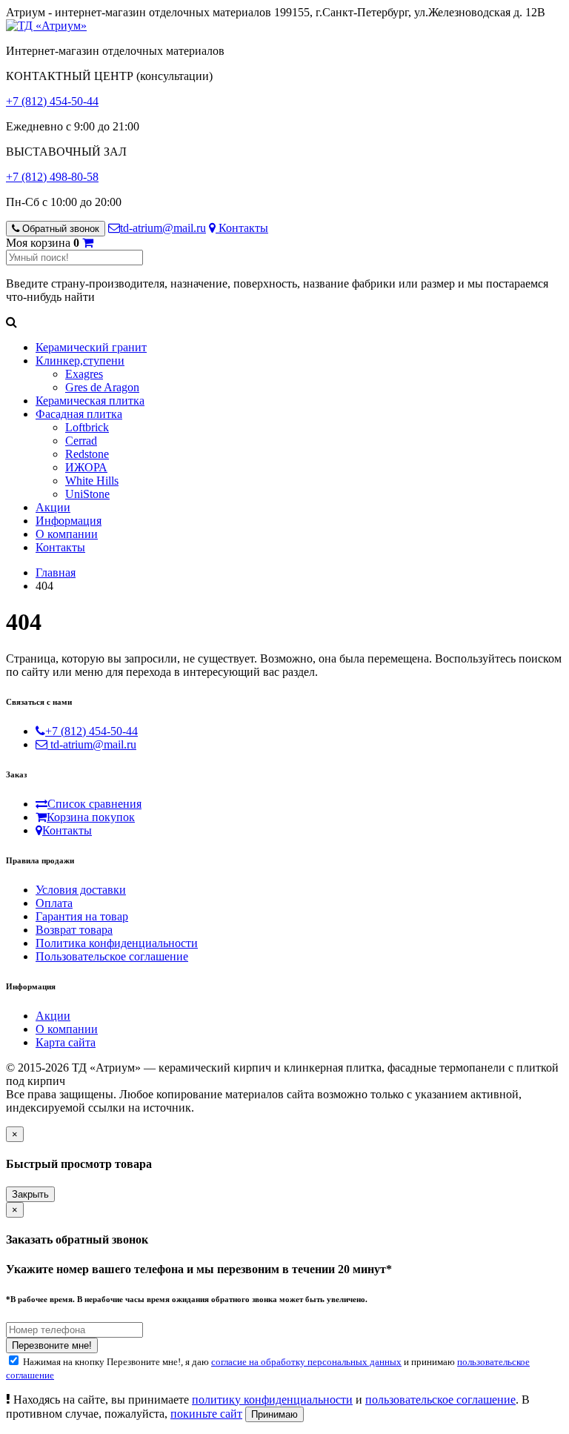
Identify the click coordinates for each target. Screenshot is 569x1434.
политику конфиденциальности (272, 1399)
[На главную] (46, 25)
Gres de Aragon (102, 387)
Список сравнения (94, 803)
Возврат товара (74, 929)
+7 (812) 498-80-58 (52, 176)
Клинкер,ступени (80, 360)
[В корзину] (87, 242)
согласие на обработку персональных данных (306, 1361)
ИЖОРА (86, 467)
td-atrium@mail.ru (163, 228)
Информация (69, 520)
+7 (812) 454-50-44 (52, 101)
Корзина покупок (91, 817)
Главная (56, 572)
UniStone (87, 494)
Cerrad (81, 440)
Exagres (84, 374)
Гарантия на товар (82, 916)
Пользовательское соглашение (112, 956)
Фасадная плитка (79, 414)
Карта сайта (66, 1042)
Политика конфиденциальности (117, 943)
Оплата (54, 903)
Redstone (87, 454)
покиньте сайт (206, 1413)
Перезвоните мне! (52, 1345)
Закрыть (30, 1194)
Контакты (242, 228)
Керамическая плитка (90, 400)
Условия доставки (81, 889)
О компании (67, 534)
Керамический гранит (91, 347)
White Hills (92, 480)
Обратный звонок (59, 228)
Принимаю (274, 1414)
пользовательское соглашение (440, 1399)
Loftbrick (87, 427)
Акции (53, 507)
